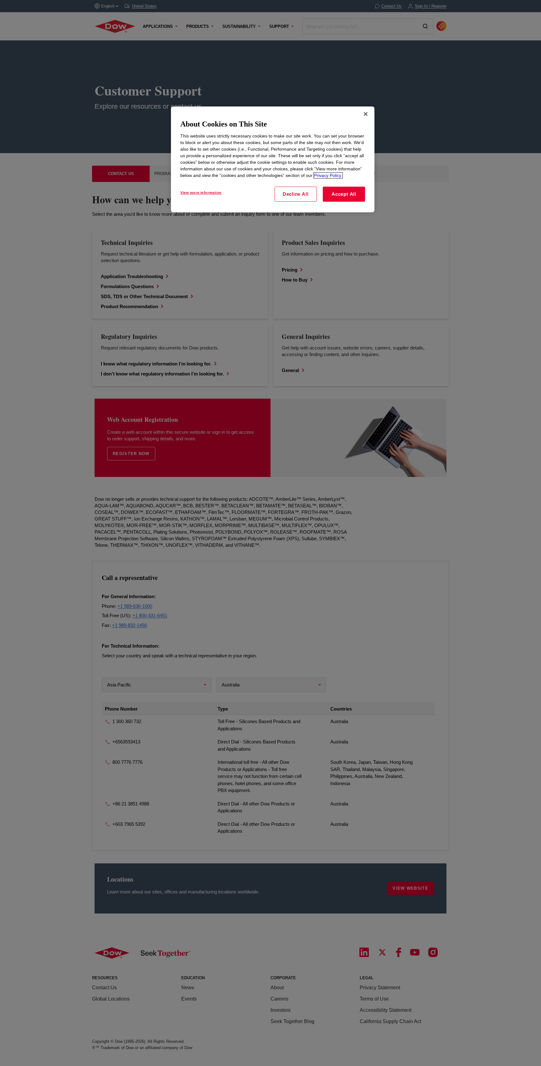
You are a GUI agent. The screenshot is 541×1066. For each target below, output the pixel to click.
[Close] (366, 114)
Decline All (295, 194)
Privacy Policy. (328, 175)
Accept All (344, 194)
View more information (201, 192)
